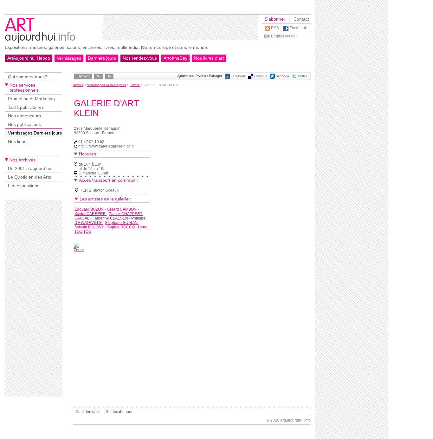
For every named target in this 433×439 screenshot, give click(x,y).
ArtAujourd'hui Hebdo (28, 58)
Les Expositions (23, 185)
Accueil (78, 85)
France (135, 85)
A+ (99, 76)
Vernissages (69, 58)
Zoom (79, 250)
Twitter (302, 76)
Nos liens (17, 141)
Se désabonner (119, 412)
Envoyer (83, 76)
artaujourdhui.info (295, 420)
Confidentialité (87, 412)
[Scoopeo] (272, 77)
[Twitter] (294, 77)
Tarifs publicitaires (26, 107)
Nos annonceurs (24, 115)
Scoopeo (282, 76)
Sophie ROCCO (121, 227)
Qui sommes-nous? (27, 76)
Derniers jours (102, 58)
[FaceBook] (227, 77)
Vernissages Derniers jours (35, 132)
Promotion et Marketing (31, 98)
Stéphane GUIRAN (122, 222)
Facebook (298, 28)
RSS (275, 28)
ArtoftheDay (175, 58)
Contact (301, 19)
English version (284, 36)
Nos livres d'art (209, 58)
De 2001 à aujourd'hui (30, 168)
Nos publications (24, 124)
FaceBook (238, 76)
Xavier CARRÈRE (90, 214)
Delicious (260, 76)
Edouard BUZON (89, 209)
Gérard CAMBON (122, 209)
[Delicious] (250, 77)
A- (109, 76)
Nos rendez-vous (140, 58)
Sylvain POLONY (89, 227)
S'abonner (275, 19)
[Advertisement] (181, 27)
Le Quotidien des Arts (29, 177)
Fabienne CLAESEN (111, 218)
